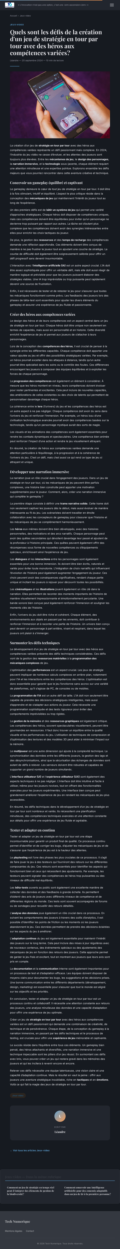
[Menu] (112, 5)
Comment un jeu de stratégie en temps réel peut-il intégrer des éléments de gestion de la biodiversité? (30, 1191)
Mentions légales (13, 1231)
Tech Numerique (17, 1221)
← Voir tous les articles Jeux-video (30, 1150)
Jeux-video (25, 15)
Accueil (13, 15)
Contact (30, 1231)
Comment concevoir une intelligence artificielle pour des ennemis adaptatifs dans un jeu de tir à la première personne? (87, 1191)
